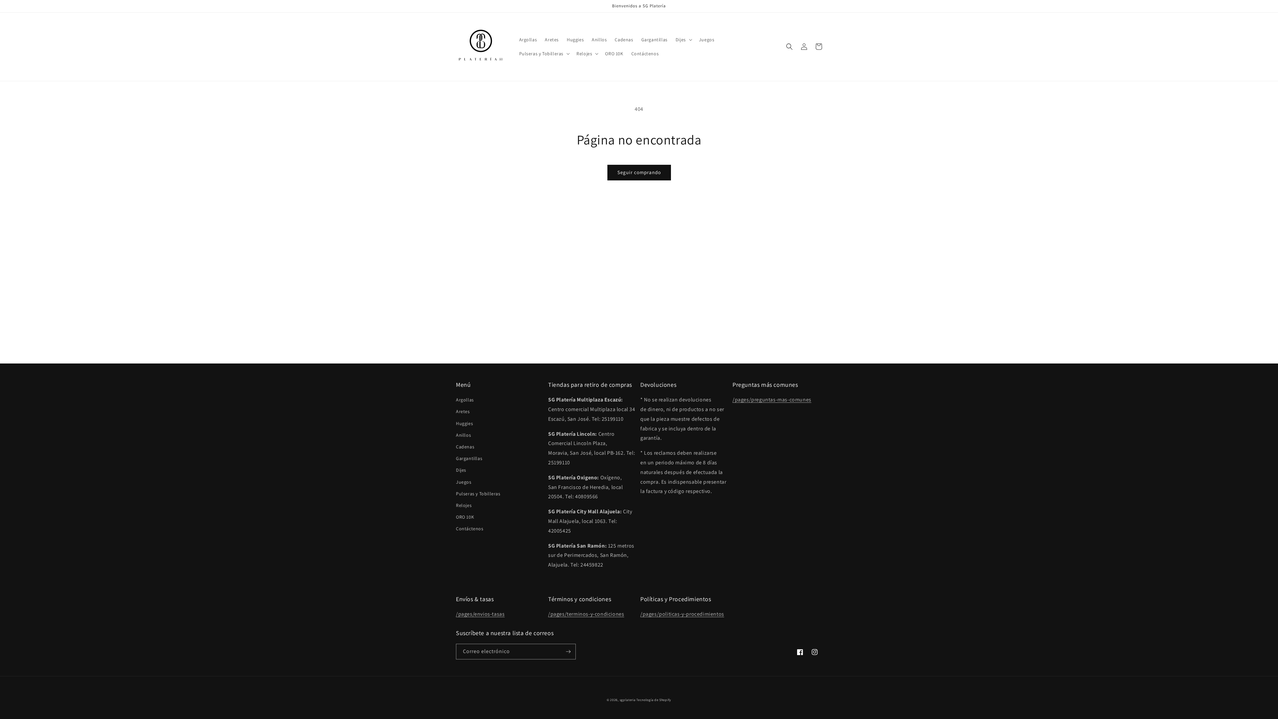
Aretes (463, 411)
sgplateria (628, 700)
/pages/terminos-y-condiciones (586, 613)
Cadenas (465, 447)
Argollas (465, 400)
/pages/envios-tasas (480, 613)
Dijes (461, 470)
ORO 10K (465, 517)
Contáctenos (470, 529)
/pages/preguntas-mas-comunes (772, 399)
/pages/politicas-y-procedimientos (682, 613)
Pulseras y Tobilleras (478, 494)
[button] (683, 40)
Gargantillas (469, 458)
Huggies (464, 423)
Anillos (463, 435)
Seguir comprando (639, 172)
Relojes (464, 505)
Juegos (464, 482)
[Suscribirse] (568, 651)
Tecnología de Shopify (653, 700)
